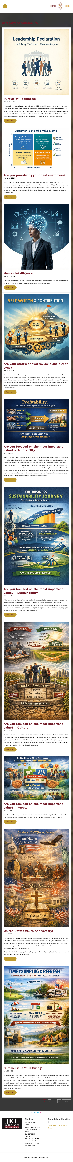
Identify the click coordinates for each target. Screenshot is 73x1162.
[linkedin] (35, 1113)
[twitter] (38, 1113)
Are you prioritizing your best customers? (34, 175)
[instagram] (41, 1113)
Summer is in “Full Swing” (23, 1068)
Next (66, 1101)
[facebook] (32, 1113)
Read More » (10, 121)
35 (59, 1101)
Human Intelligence (18, 273)
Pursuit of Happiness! (20, 98)
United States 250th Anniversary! (28, 931)
